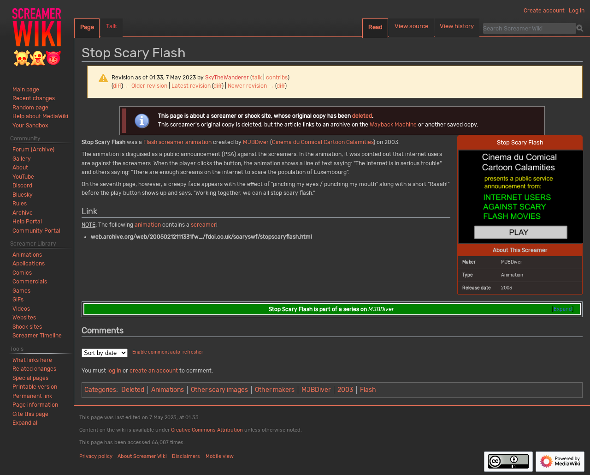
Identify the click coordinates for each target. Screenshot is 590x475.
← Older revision (145, 86)
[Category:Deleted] (142, 120)
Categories (100, 390)
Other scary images (219, 390)
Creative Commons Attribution (207, 430)
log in (114, 370)
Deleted (132, 390)
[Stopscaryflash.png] (521, 196)
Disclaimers (186, 456)
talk (257, 77)
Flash (150, 142)
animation (198, 142)
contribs (277, 77)
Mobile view (220, 456)
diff (117, 86)
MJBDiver (256, 142)
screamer (171, 142)
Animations (167, 390)
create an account (154, 370)
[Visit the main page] (37, 37)
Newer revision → (251, 86)
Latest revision (191, 86)
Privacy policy (95, 456)
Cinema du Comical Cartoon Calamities (322, 142)
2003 (345, 390)
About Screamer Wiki (142, 456)
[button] (25, 423)
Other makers (275, 390)
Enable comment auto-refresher (167, 352)
